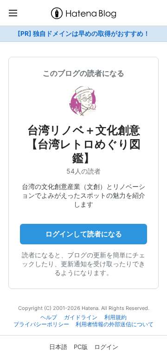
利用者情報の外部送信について (115, 324)
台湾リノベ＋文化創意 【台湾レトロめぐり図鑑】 (83, 144)
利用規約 (115, 317)
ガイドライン (80, 317)
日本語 (58, 346)
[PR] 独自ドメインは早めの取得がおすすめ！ (84, 33)
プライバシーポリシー (41, 324)
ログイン (106, 346)
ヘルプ (48, 317)
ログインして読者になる (83, 233)
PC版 (81, 346)
